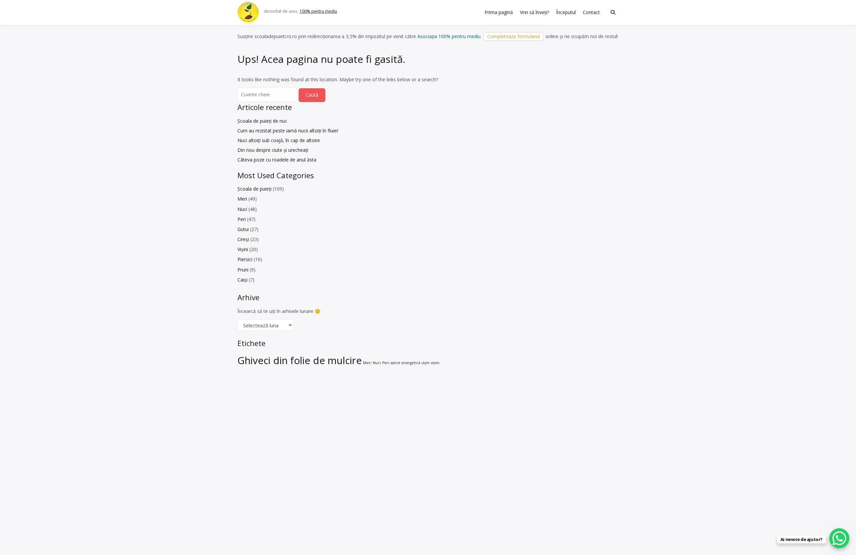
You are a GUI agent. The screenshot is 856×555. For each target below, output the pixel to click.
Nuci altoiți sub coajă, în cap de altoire (278, 140)
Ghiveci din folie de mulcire (299, 360)
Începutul (566, 12)
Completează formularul (513, 36)
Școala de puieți (254, 189)
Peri (241, 219)
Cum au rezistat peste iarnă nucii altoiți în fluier (287, 130)
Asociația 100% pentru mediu (448, 36)
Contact (591, 12)
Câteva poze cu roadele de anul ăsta (276, 159)
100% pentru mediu (318, 11)
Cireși (243, 239)
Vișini (242, 249)
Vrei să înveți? (534, 12)
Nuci (242, 209)
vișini (435, 362)
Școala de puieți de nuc (262, 121)
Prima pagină (499, 12)
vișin (425, 362)
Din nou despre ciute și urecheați (272, 150)
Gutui (243, 229)
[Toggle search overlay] (613, 12)
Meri (242, 199)
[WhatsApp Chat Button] (839, 538)
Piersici (244, 259)
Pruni (242, 269)
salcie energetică (405, 362)
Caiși (242, 279)
